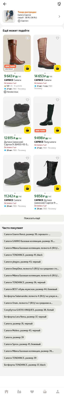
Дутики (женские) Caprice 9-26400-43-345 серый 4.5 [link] (17, 143)
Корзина (44, 392)
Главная (6, 392)
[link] (32, 234)
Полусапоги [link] (45, 142)
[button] (5, 4)
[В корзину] (27, 68)
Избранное (32, 392)
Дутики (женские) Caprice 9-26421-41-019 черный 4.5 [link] (47, 201)
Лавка (19, 392)
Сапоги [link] (12, 80)
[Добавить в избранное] (27, 38)
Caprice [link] (8, 80)
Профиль (57, 392)
